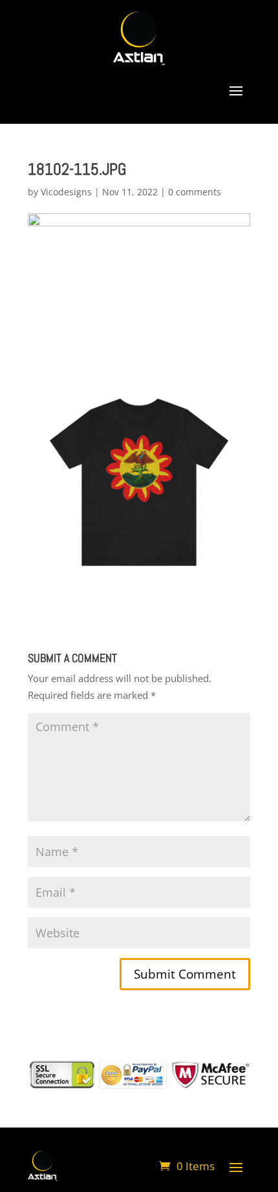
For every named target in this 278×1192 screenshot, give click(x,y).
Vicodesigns (66, 192)
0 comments (194, 192)
